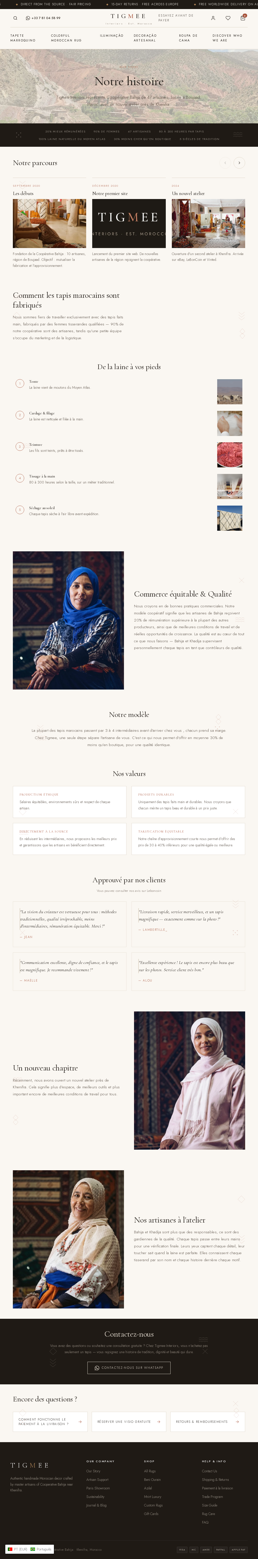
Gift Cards (151, 1513)
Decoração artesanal (145, 38)
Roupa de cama (188, 38)
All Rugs (150, 1471)
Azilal (148, 1488)
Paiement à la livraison (217, 1488)
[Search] (15, 18)
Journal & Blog (96, 1505)
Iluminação (112, 35)
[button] (29, 1549)
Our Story (93, 1471)
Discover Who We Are (227, 38)
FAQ (205, 1522)
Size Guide (209, 1505)
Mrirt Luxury (152, 1496)
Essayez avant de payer (176, 18)
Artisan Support (97, 1479)
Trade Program (212, 1496)
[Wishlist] (228, 18)
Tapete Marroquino (23, 38)
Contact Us (209, 1471)
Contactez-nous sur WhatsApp (132, 1368)
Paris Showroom (98, 1488)
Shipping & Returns (215, 1479)
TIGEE (129, 18)
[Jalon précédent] (225, 163)
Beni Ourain (152, 1479)
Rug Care (208, 1513)
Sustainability (95, 1496)
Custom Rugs (153, 1505)
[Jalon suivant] (239, 163)
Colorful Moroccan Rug (66, 38)
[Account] (213, 18)
